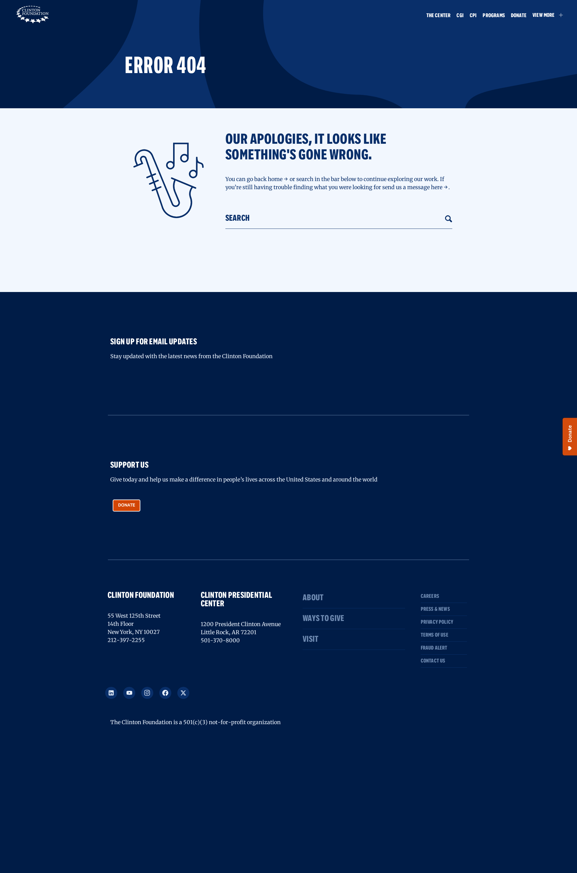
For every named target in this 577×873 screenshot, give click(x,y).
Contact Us (433, 661)
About (313, 598)
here (436, 187)
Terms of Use (434, 635)
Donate (519, 15)
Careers (430, 596)
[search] (448, 218)
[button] (545, 15)
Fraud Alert (434, 648)
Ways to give (323, 618)
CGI (460, 15)
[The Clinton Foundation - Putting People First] (32, 13)
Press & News (435, 609)
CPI (473, 15)
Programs (494, 15)
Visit (310, 639)
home (275, 179)
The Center (438, 15)
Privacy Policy (437, 622)
